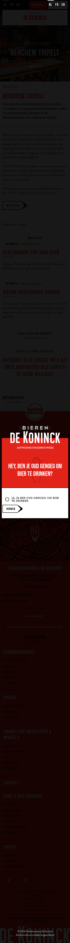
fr (57, 4)
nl (50, 4)
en (63, 4)
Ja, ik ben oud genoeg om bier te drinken (35, 500)
